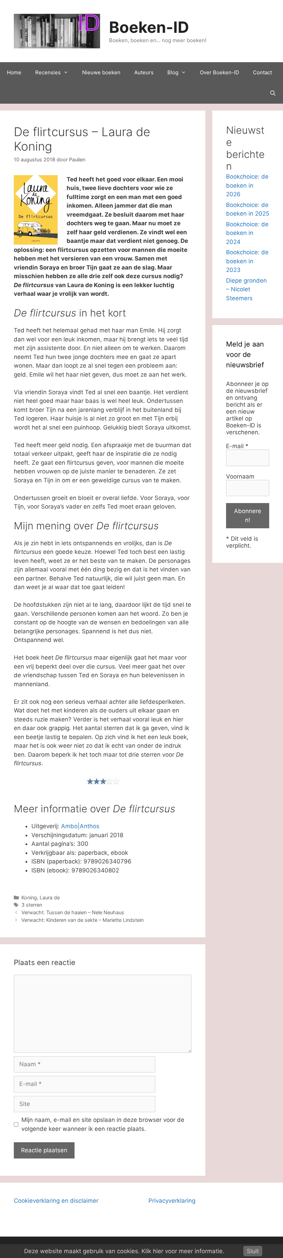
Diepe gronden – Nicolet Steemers (246, 289)
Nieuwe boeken (101, 72)
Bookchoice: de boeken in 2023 (247, 261)
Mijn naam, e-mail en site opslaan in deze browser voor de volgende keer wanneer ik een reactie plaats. (102, 1124)
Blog (172, 72)
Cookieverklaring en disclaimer (56, 1200)
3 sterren (31, 905)
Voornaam (240, 476)
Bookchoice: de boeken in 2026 (247, 185)
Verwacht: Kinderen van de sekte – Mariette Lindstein (82, 920)
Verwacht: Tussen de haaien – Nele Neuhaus (72, 912)
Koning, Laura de (40, 897)
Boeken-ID (149, 27)
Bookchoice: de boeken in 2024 (247, 233)
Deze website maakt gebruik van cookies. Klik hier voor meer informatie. (124, 1251)
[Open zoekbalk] (273, 93)
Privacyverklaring (171, 1200)
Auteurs (144, 72)
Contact (262, 72)
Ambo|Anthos (80, 826)
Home (14, 72)
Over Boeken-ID (219, 72)
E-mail (237, 446)
